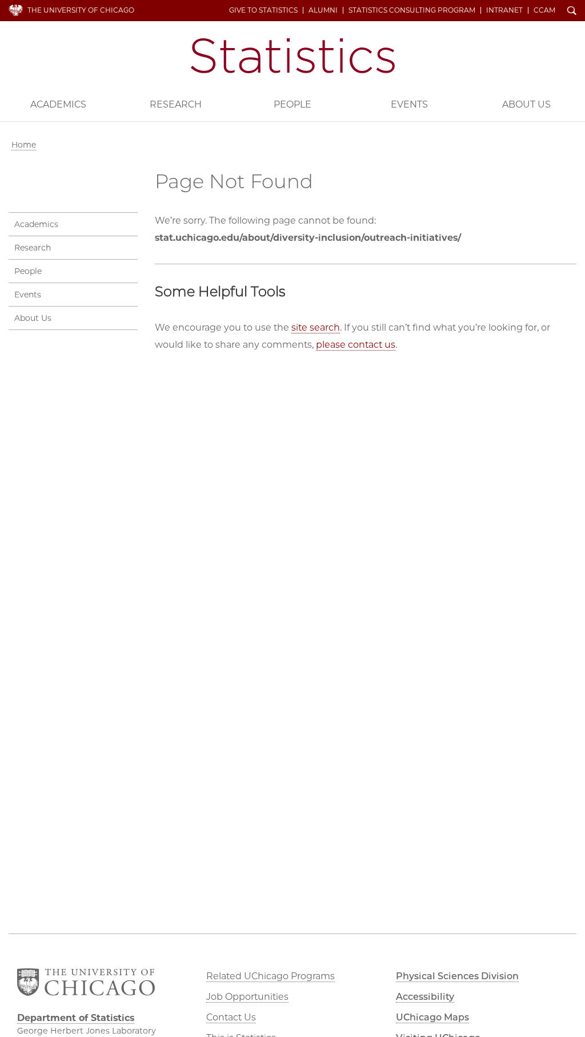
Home (23, 145)
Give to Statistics (263, 10)
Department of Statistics (293, 55)
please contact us (355, 344)
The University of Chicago (80, 10)
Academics (58, 104)
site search (315, 327)
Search (571, 11)
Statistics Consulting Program (411, 10)
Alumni (323, 10)
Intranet (504, 10)
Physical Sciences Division (457, 976)
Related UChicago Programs (270, 976)
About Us (526, 104)
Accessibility (425, 996)
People (292, 104)
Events (409, 104)
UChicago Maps (432, 1017)
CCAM (544, 10)
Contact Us (231, 1017)
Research (176, 104)
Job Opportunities (247, 996)
